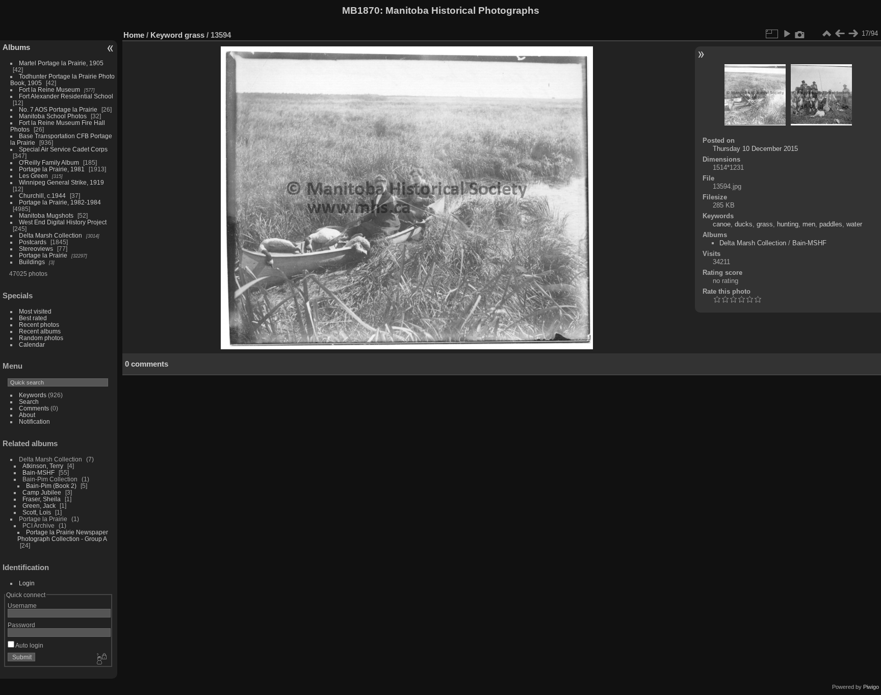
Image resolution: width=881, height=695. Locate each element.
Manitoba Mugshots (46, 215)
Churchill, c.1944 (42, 195)
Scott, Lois (36, 512)
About (27, 414)
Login (27, 583)
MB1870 (361, 10)
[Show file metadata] (800, 33)
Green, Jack (39, 505)
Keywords (32, 395)
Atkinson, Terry (42, 465)
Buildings (32, 262)
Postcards (32, 242)
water (854, 224)
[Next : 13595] (853, 33)
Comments (34, 408)
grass (194, 35)
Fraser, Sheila (41, 499)
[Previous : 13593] (839, 33)
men (808, 224)
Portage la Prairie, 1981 (52, 169)
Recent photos (39, 324)
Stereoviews (36, 248)
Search (29, 401)
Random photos (41, 337)
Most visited (35, 311)
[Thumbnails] (826, 33)
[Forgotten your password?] (101, 659)
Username (22, 605)
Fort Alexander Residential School (66, 96)
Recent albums (40, 331)
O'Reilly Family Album (49, 162)
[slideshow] (786, 33)
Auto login (28, 645)
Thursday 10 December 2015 (755, 148)
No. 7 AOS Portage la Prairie (58, 109)
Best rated (33, 318)
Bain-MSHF (38, 472)
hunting (787, 224)
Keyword (166, 35)
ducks (744, 224)
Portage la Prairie (43, 255)
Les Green (33, 175)
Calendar (32, 344)
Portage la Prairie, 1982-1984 (60, 202)
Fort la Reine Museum (49, 89)
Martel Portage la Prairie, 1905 (61, 63)
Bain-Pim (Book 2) (51, 485)
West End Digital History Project (63, 222)
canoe (722, 224)
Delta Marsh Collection (50, 235)
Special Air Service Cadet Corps (63, 149)
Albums (16, 47)
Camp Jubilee (41, 492)
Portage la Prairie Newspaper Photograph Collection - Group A (62, 535)
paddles (830, 224)
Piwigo (871, 687)
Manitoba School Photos (53, 116)
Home (133, 35)
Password (21, 625)
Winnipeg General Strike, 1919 (61, 182)
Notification (34, 421)
